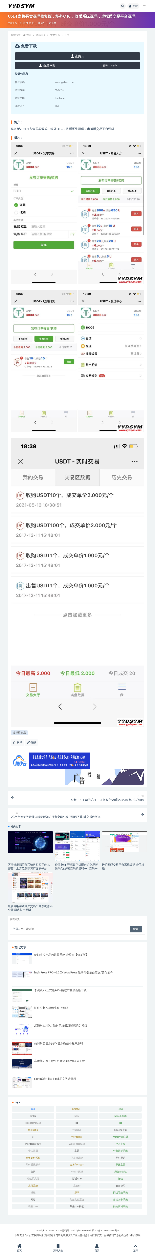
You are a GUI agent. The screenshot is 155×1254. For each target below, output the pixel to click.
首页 (28, 35)
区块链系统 (77, 1158)
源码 (76, 1192)
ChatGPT (77, 1109)
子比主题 (120, 1164)
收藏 (19, 742)
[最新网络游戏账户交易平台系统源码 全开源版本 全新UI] (30, 888)
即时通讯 (120, 1158)
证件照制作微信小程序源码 (51, 1008)
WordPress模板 (77, 1144)
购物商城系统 (120, 1206)
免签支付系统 (33, 1158)
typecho (76, 1130)
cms (120, 1109)
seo (120, 1123)
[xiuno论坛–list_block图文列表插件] (22, 1082)
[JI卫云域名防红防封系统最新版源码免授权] (22, 1030)
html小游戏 (120, 1116)
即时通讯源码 (33, 1164)
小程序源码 (77, 1172)
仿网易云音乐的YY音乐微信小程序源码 (58, 1043)
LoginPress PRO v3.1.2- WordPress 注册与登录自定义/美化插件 (73, 972)
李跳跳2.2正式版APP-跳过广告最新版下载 (60, 990)
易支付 (77, 1185)
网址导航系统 (120, 1192)
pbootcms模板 (33, 1123)
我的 (96, 1250)
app (33, 1109)
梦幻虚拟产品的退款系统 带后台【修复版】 (61, 954)
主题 (76, 1151)
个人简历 (33, 1151)
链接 (33, 742)
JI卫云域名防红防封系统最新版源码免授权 (60, 1025)
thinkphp (33, 1130)
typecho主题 (120, 1130)
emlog (33, 1116)
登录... (16, 929)
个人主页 (120, 1144)
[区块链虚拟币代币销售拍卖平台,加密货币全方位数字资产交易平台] (30, 842)
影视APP (77, 1178)
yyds (110, 65)
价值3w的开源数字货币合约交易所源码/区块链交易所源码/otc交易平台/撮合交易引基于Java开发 (76, 868)
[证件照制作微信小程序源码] (22, 1012)
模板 (33, 1192)
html (76, 1116)
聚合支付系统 (77, 1199)
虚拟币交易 (19, 733)
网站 (33, 1199)
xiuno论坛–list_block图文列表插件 (55, 1079)
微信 (120, 1178)
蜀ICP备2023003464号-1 (105, 1230)
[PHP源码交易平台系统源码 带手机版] (124, 841)
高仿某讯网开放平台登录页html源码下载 (59, 1061)
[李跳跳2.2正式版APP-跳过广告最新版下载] (22, 999)
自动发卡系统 (120, 1199)
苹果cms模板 (77, 1206)
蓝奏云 (79, 56)
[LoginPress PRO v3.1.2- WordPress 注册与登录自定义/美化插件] (22, 974)
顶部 (135, 1250)
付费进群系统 (120, 1151)
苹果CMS (33, 1206)
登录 (135, 6)
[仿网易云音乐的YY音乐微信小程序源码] (22, 1054)
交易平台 (12, 23)
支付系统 (33, 1185)
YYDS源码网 (62, 1230)
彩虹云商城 (120, 1172)
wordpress (76, 1137)
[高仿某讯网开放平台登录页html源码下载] (22, 1063)
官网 (33, 1172)
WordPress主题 (120, 1137)
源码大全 (41, 35)
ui (33, 1137)
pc (76, 1123)
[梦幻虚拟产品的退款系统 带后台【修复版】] (22, 958)
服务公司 (120, 1185)
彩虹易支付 (33, 1178)
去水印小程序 (77, 1164)
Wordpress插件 (33, 1144)
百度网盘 (49, 65)
